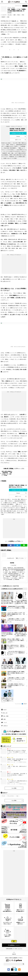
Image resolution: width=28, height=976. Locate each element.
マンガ (5, 722)
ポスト (25, 5)
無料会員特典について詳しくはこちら (14, 948)
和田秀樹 (12, 562)
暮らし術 (5, 712)
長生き (19, 14)
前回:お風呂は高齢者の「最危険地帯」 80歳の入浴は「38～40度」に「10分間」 (7, 473)
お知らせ (6, 725)
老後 (8, 17)
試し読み (10, 14)
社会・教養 (5, 716)
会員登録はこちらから (14, 945)
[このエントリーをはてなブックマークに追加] (16, 970)
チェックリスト (11, 795)
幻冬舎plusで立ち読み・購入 (18, 133)
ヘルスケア (4, 14)
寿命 (23, 14)
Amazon (18, 136)
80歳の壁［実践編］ (11, 7)
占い (18, 795)
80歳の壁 (14, 21)
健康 (14, 14)
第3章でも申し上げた (9, 414)
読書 (4, 719)
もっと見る (14, 788)
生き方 (4, 709)
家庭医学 (3, 17)
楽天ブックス (18, 139)
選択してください (20, 558)
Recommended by (18, 703)
